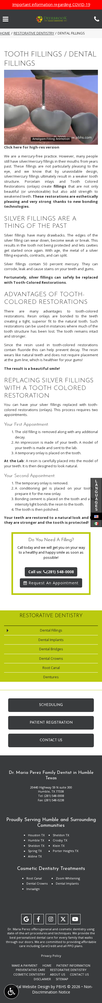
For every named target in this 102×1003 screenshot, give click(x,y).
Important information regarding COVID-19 (51, 4)
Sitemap (62, 979)
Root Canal (51, 667)
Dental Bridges (51, 648)
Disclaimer (42, 979)
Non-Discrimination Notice (62, 989)
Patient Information (73, 965)
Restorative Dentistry (34, 33)
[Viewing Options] (11, 991)
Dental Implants (51, 639)
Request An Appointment (53, 582)
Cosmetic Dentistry (29, 974)
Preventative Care (30, 970)
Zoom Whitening (68, 878)
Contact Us (79, 974)
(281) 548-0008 (54, 796)
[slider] (50, 140)
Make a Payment (25, 965)
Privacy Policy (51, 956)
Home (5, 33)
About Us (57, 974)
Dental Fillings (51, 630)
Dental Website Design (30, 986)
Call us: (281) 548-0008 (51, 571)
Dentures (51, 676)
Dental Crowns (51, 658)
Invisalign (33, 889)
